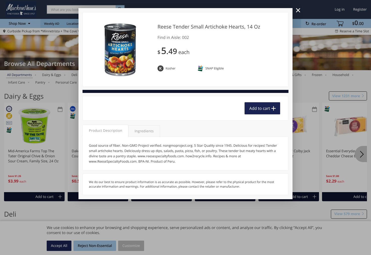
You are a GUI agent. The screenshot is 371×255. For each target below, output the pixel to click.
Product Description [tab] (105, 130)
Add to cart (259, 108)
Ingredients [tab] (144, 131)
